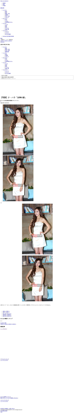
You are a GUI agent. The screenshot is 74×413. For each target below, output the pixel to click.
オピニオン (5, 18)
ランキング (5, 30)
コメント (7, 32)
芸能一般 (7, 29)
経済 (6, 12)
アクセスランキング (4, 359)
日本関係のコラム (8, 22)
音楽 (6, 25)
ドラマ (6, 24)
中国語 (4, 5)
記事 (3, 322)
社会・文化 (7, 16)
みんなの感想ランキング (5, 396)
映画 (6, 26)
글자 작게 (2, 102)
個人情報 (2, 410)
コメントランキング (4, 400)
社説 (6, 19)
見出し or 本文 (4, 77)
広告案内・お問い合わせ (9, 408)
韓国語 (4, 3)
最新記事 (2, 7)
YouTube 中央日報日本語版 (8, 36)
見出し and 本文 (10, 77)
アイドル (7, 28)
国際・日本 (7, 13)
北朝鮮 (6, 14)
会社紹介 (2, 408)
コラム (6, 20)
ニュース (4, 10)
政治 (6, 11)
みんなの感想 (8, 34)
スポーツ (7, 17)
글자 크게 (7, 102)
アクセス (7, 31)
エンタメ (4, 23)
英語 (4, 4)
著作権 (5, 410)
